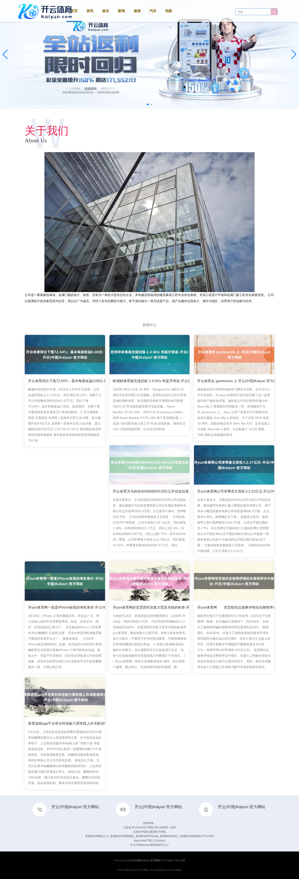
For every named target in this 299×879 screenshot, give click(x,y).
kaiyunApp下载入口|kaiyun (149, 840)
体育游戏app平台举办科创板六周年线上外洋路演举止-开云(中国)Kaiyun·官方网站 (91, 723)
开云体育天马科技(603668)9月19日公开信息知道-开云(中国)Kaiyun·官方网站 (172, 491)
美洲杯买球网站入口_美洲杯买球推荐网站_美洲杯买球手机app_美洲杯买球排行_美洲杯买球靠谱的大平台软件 (149, 836)
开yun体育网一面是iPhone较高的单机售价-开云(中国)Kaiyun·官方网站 (82, 607)
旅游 (137, 11)
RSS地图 (167, 860)
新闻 (121, 11)
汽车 (153, 11)
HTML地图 (179, 860)
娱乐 (105, 11)
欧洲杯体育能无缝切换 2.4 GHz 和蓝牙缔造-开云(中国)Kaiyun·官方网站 (168, 381)
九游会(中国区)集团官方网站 (149, 831)
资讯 (89, 11)
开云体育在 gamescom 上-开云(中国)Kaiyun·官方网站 (238, 381)
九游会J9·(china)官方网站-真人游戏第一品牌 (149, 827)
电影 (168, 11)
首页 (74, 11)
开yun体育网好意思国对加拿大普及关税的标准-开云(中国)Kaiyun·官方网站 (170, 607)
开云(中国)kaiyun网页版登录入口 (149, 844)
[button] (294, 54)
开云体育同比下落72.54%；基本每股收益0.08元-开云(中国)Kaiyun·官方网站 (87, 381)
